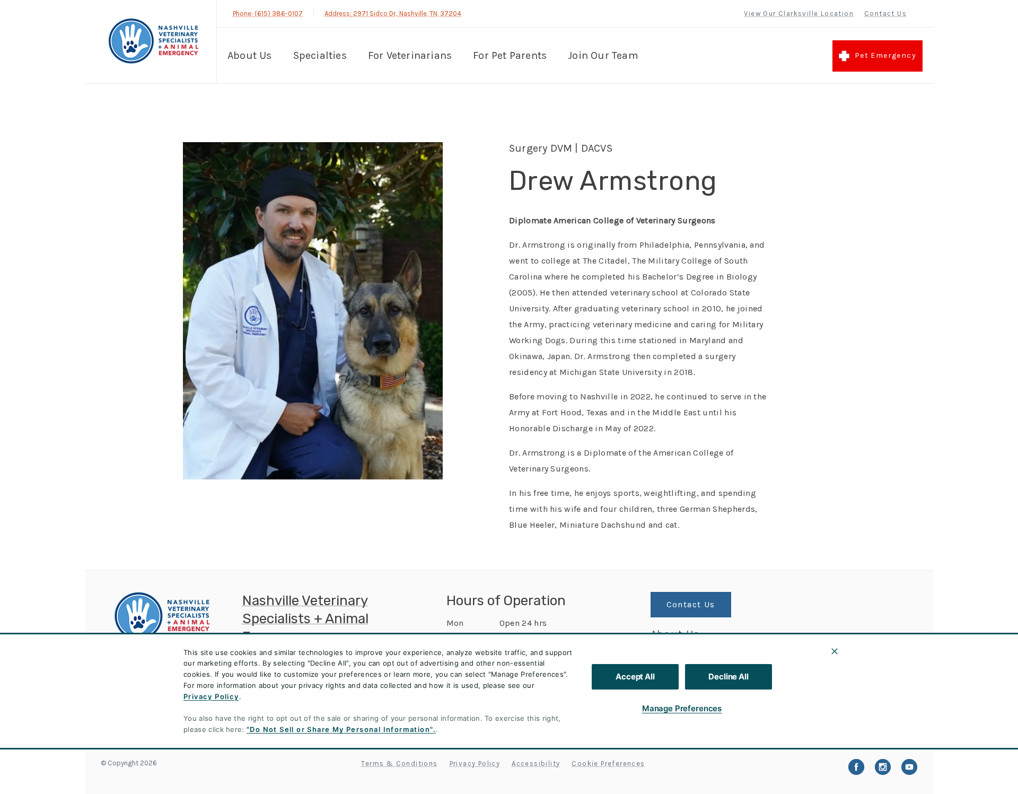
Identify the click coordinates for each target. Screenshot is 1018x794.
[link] (153, 42)
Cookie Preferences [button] (608, 763)
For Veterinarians (410, 55)
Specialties (320, 55)
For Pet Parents (510, 55)
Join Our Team (603, 55)
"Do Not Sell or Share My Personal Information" (340, 729)
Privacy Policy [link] (475, 763)
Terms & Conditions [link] (399, 763)
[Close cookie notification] (834, 651)
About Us (249, 55)
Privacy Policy (211, 696)
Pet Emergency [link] (885, 55)
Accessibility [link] (536, 763)
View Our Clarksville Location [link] (799, 14)
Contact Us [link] (885, 14)
